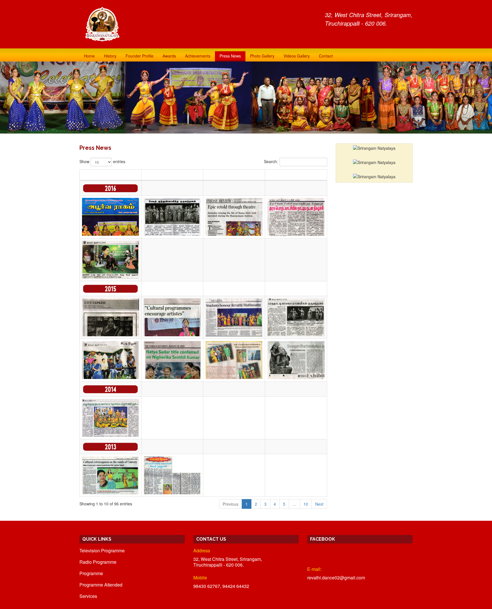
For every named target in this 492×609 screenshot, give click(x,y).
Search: (271, 161)
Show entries (102, 161)
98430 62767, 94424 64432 (221, 586)
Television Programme (102, 550)
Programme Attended (100, 584)
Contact (326, 56)
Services (88, 596)
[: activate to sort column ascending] (172, 175)
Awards (169, 56)
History (110, 56)
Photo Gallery (262, 56)
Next (319, 504)
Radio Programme (97, 562)
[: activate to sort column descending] (111, 175)
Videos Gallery (297, 56)
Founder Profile (139, 56)
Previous (230, 504)
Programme (91, 573)
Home (89, 56)
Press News (230, 56)
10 (306, 504)
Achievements (197, 56)
